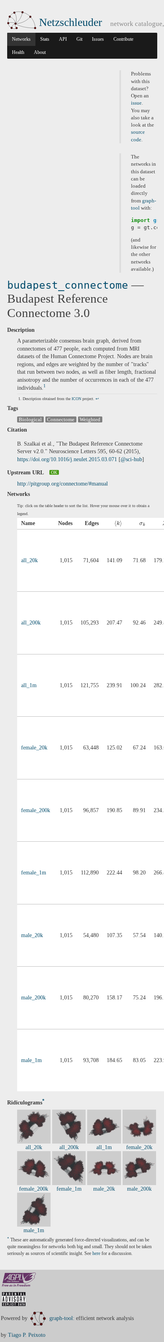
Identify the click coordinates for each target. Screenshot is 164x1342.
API (63, 39)
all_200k (31, 623)
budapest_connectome (67, 285)
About (40, 52)
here (96, 1253)
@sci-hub (131, 459)
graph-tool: (61, 1318)
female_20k (34, 748)
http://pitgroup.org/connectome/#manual (62, 484)
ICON (76, 398)
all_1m (29, 685)
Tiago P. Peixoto (26, 1335)
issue (136, 103)
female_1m (33, 873)
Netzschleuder (70, 22)
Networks (21, 39)
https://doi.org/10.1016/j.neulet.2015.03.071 (67, 459)
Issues (98, 39)
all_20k (29, 560)
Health (18, 52)
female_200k (35, 810)
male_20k (32, 935)
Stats (44, 39)
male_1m (31, 1060)
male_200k (33, 998)
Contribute (123, 39)
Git (79, 39)
